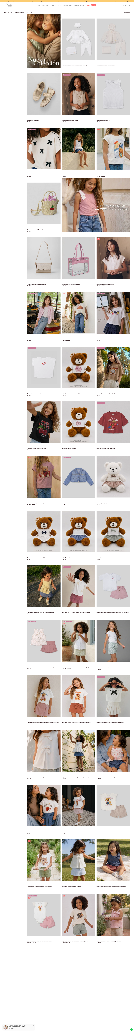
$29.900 (98, 121)
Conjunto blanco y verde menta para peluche (105, 557)
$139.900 (99, 669)
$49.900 (98, 504)
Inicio (5, 12)
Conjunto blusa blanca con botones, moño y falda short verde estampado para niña (77, 667)
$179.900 (64, 67)
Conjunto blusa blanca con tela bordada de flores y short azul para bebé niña (110, 777)
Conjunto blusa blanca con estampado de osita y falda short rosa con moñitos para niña (43, 722)
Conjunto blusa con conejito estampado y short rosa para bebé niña (39, 941)
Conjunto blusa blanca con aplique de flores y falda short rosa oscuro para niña (76, 612)
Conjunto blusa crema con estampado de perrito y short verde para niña (75, 941)
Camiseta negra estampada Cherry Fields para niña (36, 448)
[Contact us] (131, 1029)
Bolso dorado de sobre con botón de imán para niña (36, 284)
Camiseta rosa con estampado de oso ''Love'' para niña (37, 503)
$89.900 (64, 121)
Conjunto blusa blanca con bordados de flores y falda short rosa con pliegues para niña (42, 667)
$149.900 (64, 504)
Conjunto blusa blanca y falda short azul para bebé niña (72, 886)
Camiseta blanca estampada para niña (34, 393)
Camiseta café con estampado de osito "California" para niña (107, 393)
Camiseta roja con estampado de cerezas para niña (106, 448)
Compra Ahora (74, 1)
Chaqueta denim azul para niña (67, 503)
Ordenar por (30, 12)
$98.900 (29, 231)
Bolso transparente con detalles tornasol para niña (71, 284)
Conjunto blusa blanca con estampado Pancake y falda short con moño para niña (76, 722)
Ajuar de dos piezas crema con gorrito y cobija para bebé (107, 65)
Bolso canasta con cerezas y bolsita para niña (35, 229)
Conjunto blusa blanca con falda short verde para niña (37, 777)
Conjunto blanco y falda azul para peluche (69, 557)
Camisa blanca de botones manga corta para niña (105, 284)
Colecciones (10, 12)
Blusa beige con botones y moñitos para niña (70, 120)
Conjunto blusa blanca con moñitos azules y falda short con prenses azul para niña (77, 777)
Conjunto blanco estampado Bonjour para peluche (36, 557)
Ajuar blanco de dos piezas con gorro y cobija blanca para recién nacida (75, 65)
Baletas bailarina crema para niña (33, 120)
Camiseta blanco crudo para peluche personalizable (71, 393)
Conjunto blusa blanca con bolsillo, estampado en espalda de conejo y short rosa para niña (113, 612)
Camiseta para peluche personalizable (69, 448)
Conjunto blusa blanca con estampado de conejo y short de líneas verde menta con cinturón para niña (113, 667)
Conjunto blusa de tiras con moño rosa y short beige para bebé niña (109, 941)
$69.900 (29, 176)
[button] (67, 5)
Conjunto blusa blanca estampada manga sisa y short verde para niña (39, 886)
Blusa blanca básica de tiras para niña (103, 120)
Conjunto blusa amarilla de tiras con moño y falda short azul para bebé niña (40, 612)
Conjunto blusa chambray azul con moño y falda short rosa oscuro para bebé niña (111, 886)
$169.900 (99, 724)
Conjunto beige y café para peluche (103, 503)
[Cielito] (8, 5)
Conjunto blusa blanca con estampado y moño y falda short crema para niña (110, 722)
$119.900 (29, 121)
